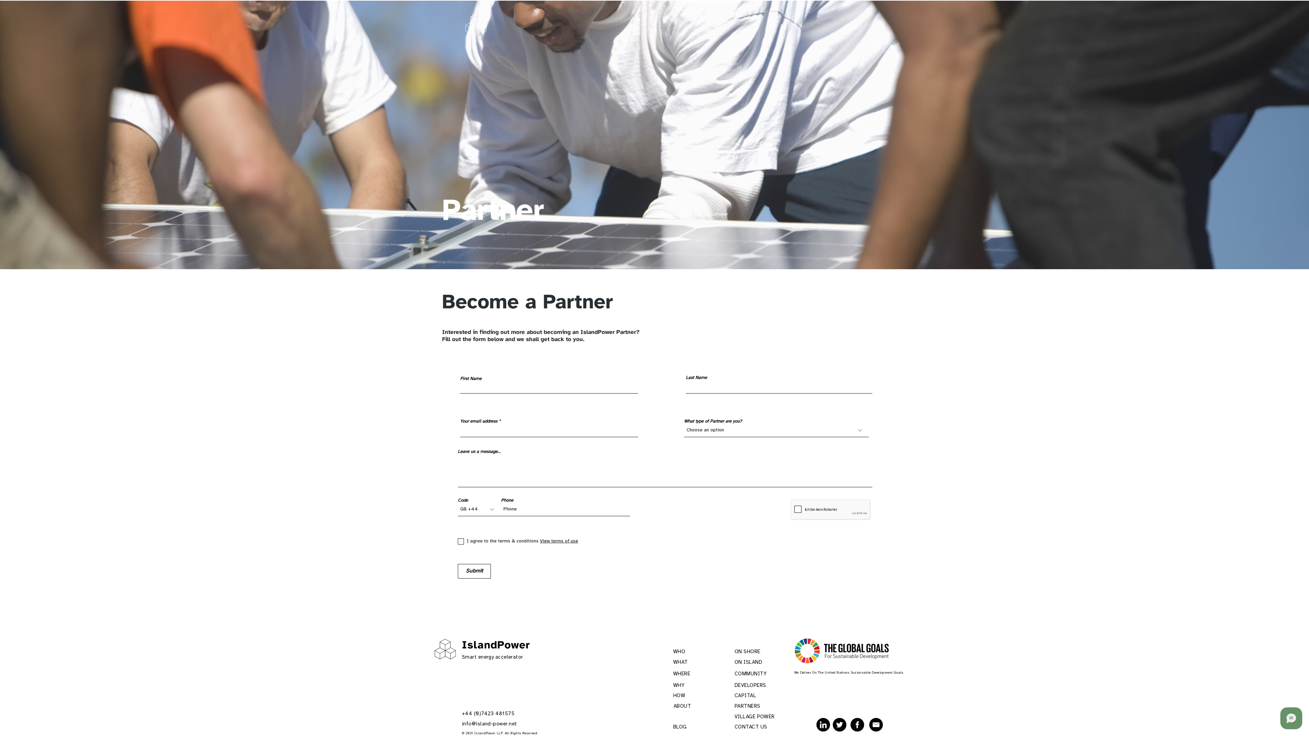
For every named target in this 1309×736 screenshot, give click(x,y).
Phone (507, 500)
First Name (471, 379)
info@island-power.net (489, 724)
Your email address (478, 421)
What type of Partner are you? (713, 421)
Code (463, 500)
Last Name (696, 377)
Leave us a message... (479, 451)
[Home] (475, 23)
